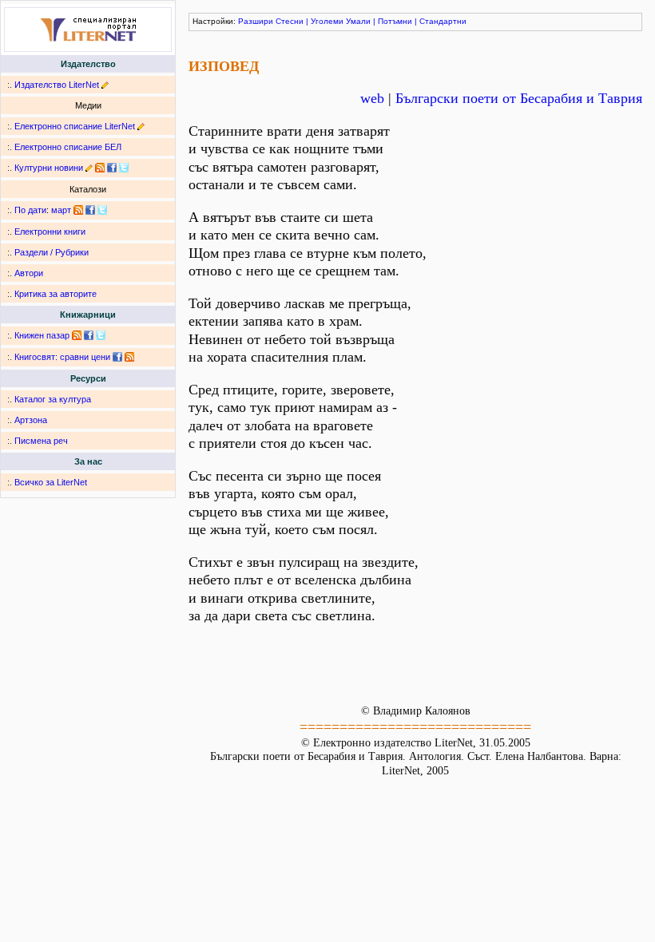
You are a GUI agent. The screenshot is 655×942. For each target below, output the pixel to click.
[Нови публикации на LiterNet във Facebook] (90, 210)
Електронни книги (49, 231)
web (372, 98)
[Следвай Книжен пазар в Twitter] (100, 335)
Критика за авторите (55, 294)
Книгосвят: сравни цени (62, 357)
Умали (358, 21)
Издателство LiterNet (56, 84)
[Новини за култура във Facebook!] (112, 167)
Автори (28, 273)
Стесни (290, 21)
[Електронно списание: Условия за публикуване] (141, 126)
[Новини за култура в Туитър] (124, 167)
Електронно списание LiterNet (74, 126)
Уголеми (327, 21)
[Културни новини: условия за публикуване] (89, 167)
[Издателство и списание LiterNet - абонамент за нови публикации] (78, 210)
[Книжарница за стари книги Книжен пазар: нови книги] (76, 335)
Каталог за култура (52, 399)
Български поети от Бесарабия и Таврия (518, 98)
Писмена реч (41, 440)
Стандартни (442, 21)
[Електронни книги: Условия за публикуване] (105, 84)
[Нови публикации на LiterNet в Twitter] (102, 210)
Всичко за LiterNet (50, 482)
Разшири (255, 21)
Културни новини (48, 167)
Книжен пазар (41, 335)
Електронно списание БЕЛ (67, 147)
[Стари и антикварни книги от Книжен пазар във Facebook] (88, 335)
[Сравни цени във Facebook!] (117, 357)
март (61, 210)
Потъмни (395, 21)
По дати (30, 210)
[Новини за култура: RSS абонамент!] (100, 167)
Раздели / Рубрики (51, 252)
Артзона (30, 420)
